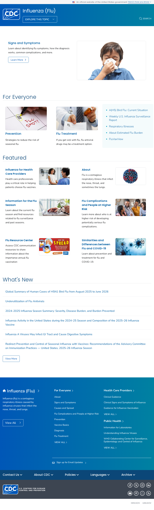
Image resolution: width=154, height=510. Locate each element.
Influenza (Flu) (39, 11)
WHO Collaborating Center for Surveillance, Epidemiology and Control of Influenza (126, 440)
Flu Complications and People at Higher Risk (96, 205)
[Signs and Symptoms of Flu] (111, 60)
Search (147, 18)
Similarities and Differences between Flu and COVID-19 (96, 244)
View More (11, 358)
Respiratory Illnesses (121, 126)
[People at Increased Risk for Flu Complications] (131, 207)
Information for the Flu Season (21, 203)
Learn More (17, 60)
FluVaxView (116, 139)
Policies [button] (70, 475)
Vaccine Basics (61, 424)
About (86, 170)
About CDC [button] (42, 475)
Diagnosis (59, 430)
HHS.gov (135, 503)
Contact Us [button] (11, 475)
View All (11, 423)
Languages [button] (99, 475)
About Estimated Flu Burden (126, 133)
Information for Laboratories (118, 427)
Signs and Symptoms (24, 43)
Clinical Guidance (112, 396)
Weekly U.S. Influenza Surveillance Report (129, 118)
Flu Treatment (66, 134)
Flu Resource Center (19, 240)
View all (60, 442)
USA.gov (147, 503)
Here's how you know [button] (139, 1)
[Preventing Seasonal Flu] (26, 118)
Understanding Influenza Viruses (120, 433)
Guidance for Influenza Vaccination (121, 408)
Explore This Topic (37, 19)
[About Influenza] (131, 176)
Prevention (13, 134)
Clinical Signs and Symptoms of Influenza (125, 402)
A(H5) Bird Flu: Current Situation (128, 110)
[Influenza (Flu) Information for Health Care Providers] (54, 176)
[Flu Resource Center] (54, 246)
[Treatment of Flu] (77, 118)
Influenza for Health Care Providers (19, 172)
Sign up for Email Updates (70, 462)
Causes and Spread (64, 408)
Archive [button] (127, 475)
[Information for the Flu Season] (54, 207)
